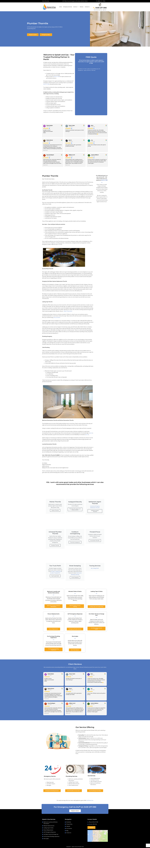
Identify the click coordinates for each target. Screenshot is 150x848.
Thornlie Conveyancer (75, 542)
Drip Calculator (57, 317)
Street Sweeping (75, 577)
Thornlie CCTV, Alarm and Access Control (75, 509)
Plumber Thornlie (55, 545)
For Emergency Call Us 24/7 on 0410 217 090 (75, 807)
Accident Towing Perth (56, 571)
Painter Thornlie (55, 510)
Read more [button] (45, 150)
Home (60, 6)
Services (75, 6)
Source (91, 433)
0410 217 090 (90, 70)
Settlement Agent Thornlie (95, 511)
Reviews (81, 6)
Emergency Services (67, 6)
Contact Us (87, 6)
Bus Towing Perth (95, 568)
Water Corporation (68, 311)
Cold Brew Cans (89, 800)
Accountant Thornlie (94, 540)
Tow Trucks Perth (55, 576)
